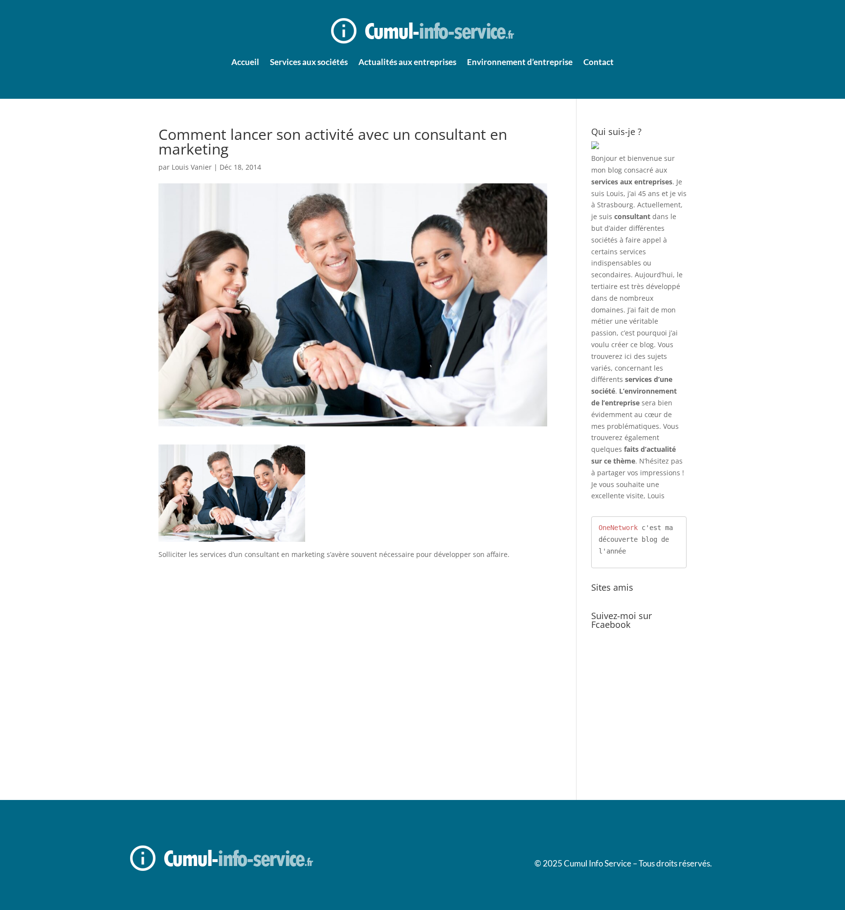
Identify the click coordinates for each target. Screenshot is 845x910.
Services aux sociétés (309, 62)
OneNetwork (618, 528)
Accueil (245, 62)
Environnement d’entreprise (520, 62)
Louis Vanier (192, 167)
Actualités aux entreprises (407, 62)
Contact (598, 62)
